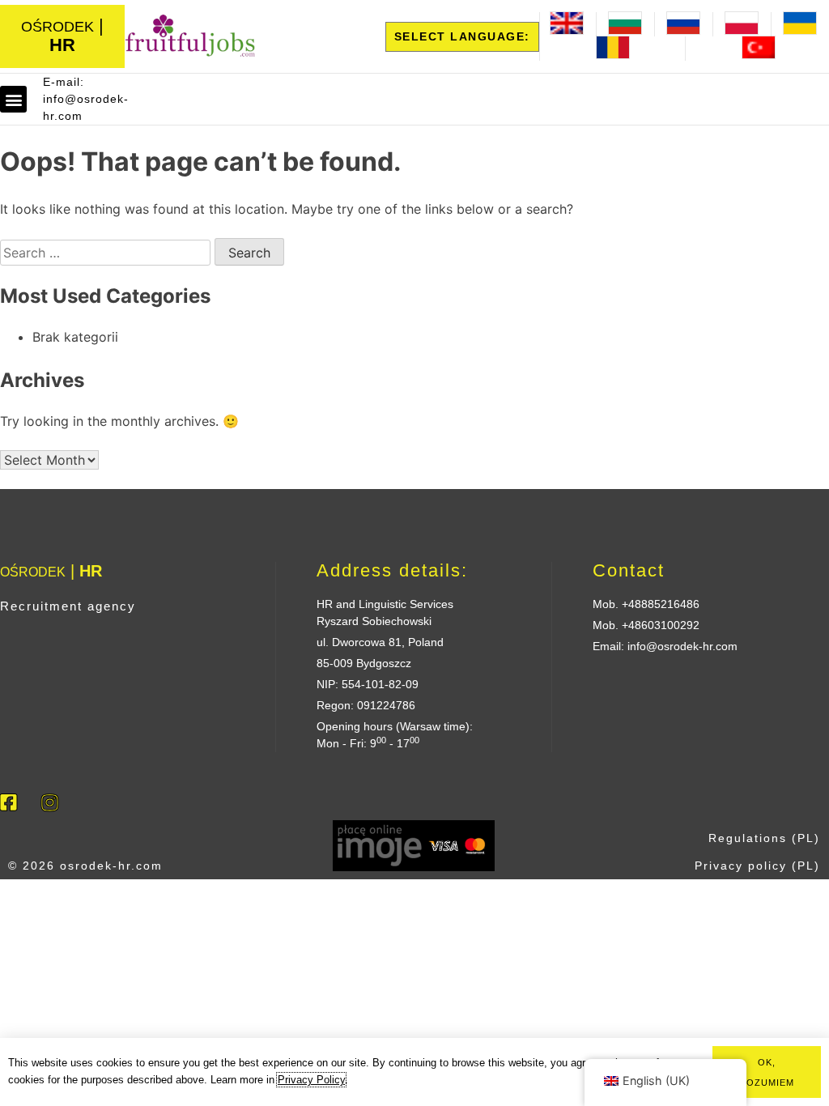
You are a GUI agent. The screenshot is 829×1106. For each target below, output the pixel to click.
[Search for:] (107, 253)
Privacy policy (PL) (757, 865)
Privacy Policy (311, 1080)
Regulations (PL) (764, 838)
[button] (13, 99)
